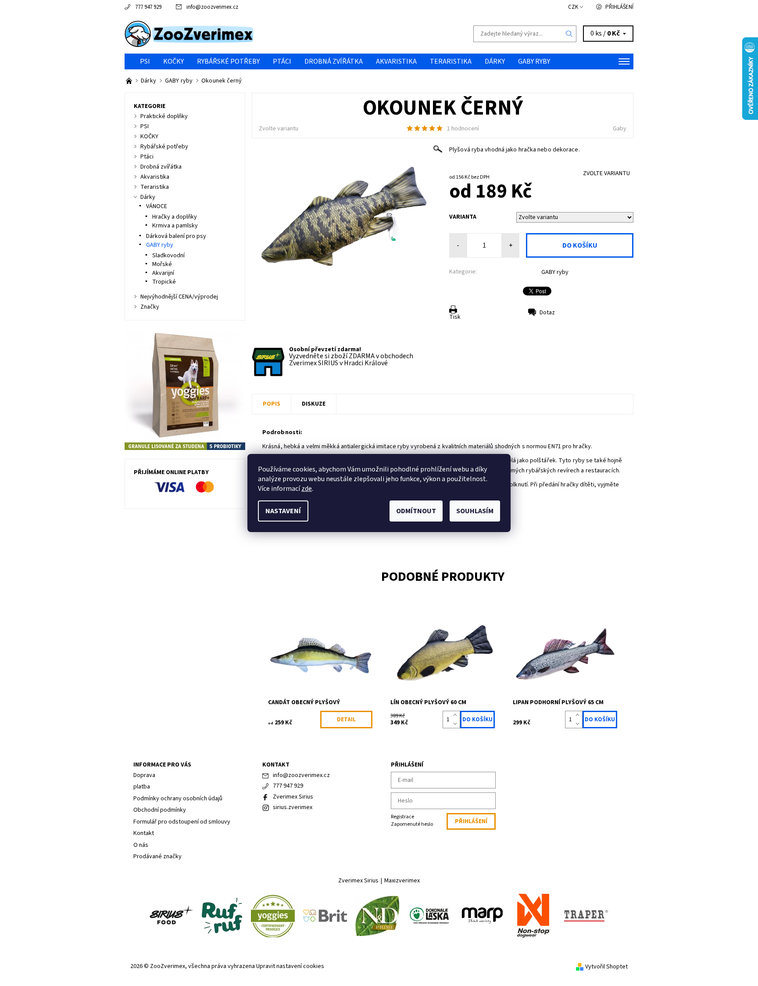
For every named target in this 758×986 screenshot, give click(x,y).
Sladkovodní (168, 255)
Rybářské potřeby (228, 61)
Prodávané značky (157, 856)
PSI (145, 61)
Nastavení (283, 511)
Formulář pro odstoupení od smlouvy (181, 821)
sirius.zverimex (292, 807)
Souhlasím (474, 511)
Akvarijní (163, 273)
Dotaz (547, 312)
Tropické (164, 281)
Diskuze (313, 403)
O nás (140, 845)
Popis (271, 403)
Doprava (144, 775)
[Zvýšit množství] (457, 715)
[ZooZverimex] (189, 33)
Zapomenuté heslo (412, 824)
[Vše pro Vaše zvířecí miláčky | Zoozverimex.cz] (129, 80)
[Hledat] (569, 33)
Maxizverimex (402, 881)
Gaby (619, 128)
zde (306, 488)
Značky (149, 306)
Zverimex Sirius (293, 796)
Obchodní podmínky (159, 810)
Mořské (162, 264)
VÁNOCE (156, 206)
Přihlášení (619, 7)
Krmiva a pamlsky (175, 225)
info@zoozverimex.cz (212, 7)
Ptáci (282, 61)
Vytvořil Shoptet (606, 966)
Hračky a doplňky (174, 216)
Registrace (402, 816)
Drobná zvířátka (333, 61)
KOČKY (173, 61)
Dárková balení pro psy (176, 236)
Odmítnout (416, 511)
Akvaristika (396, 61)
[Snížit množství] (457, 724)
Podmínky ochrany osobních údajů (177, 798)
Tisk (455, 317)
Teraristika (451, 61)
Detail (346, 719)
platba (141, 786)
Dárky (495, 61)
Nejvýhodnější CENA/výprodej (179, 296)
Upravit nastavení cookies (290, 966)
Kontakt (143, 833)
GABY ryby (534, 61)
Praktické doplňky (164, 116)
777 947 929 (148, 7)
